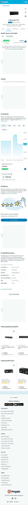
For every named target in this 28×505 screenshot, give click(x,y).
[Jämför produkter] (25, 16)
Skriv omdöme (16, 22)
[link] (8, 342)
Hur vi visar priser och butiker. (16, 49)
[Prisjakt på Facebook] (12, 498)
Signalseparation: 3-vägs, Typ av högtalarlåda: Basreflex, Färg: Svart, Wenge (14, 25)
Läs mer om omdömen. (11, 193)
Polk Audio (14, 270)
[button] (25, 8)
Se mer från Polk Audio (6, 289)
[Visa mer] (2, 41)
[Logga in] (26, 2)
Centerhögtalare (6, 5)
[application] (14, 146)
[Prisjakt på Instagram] (15, 498)
